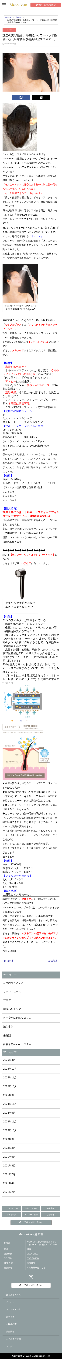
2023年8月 (9, 1148)
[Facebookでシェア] (21, 97)
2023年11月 (10, 1121)
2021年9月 (9, 1156)
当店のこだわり (31, 1208)
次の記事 (53, 960)
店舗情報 (50, 1215)
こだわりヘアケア (13, 982)
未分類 (7, 1035)
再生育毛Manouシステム (17, 1017)
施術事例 (8, 1026)
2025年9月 (9, 1095)
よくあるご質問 (13, 1339)
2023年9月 (9, 1139)
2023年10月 (10, 1130)
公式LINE (31, 1263)
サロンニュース (12, 991)
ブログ (9, 30)
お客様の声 (11, 1215)
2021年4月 (9, 1183)
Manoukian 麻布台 (31, 1234)
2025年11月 (10, 1077)
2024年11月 (10, 1104)
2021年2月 (9, 1192)
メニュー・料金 (31, 1215)
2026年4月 (9, 1060)
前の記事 (9, 960)
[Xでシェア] (41, 97)
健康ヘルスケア (12, 1009)
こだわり (10, 1302)
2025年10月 (10, 1086)
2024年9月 (9, 1112)
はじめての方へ (11, 1208)
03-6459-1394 (33, 1258)
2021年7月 (9, 1174)
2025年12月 (10, 1068)
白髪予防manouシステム (17, 1044)
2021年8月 (9, 1165)
